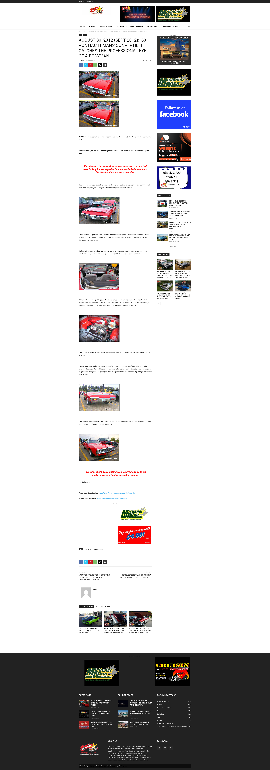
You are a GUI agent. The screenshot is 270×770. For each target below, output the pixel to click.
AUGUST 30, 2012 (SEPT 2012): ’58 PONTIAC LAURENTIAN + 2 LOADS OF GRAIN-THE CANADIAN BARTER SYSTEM (94, 577)
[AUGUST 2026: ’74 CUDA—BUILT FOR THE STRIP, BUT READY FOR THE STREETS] (90, 619)
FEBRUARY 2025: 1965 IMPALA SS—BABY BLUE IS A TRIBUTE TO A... (179, 237)
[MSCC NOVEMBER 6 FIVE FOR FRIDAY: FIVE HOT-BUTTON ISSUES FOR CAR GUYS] (162, 203)
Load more (173, 246)
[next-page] (83, 637)
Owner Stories (106, 26)
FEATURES (91, 26)
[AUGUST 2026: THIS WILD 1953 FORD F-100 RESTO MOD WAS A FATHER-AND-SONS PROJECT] (115, 619)
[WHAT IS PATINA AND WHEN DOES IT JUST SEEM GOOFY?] (123, 724)
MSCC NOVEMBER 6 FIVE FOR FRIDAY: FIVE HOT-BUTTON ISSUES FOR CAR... (179, 203)
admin (82, 60)
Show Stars (152, 26)
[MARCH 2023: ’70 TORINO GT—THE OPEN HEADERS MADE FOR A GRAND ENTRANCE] (183, 285)
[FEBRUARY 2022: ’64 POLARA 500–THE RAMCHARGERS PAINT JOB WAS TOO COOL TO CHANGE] (165, 264)
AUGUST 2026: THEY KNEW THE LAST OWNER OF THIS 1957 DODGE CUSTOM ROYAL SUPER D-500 (140, 631)
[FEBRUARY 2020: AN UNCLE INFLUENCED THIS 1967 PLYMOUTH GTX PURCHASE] (165, 285)
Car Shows (121, 26)
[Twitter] (86, 65)
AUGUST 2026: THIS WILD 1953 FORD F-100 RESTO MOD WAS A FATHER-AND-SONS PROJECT (114, 631)
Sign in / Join (82, 1)
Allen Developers (123, 766)
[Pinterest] (90, 65)
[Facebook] (81, 65)
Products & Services (170, 26)
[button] (188, 26)
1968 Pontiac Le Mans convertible (94, 549)
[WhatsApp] (95, 65)
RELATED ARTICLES (86, 607)
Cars (85, 32)
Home (82, 26)
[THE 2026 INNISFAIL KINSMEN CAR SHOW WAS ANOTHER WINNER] (84, 703)
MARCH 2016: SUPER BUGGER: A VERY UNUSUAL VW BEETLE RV (140, 714)
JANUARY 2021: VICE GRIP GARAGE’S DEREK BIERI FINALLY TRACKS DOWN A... (141, 703)
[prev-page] (80, 637)
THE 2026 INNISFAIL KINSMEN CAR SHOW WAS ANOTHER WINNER (101, 703)
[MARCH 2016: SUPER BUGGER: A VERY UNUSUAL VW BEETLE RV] (123, 713)
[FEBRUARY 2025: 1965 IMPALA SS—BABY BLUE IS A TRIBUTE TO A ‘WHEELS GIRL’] (162, 237)
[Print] (105, 65)
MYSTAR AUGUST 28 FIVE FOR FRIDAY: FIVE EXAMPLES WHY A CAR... (101, 724)
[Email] (100, 65)
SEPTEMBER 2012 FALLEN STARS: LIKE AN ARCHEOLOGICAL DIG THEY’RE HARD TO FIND (136, 576)
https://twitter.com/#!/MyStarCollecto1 (112, 499)
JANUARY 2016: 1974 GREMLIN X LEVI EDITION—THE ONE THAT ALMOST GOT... (179, 214)
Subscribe (89, 1)
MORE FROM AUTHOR (103, 607)
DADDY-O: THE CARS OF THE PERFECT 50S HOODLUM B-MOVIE (100, 714)
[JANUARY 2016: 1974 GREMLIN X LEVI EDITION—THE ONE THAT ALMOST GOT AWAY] (162, 214)
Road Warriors (136, 26)
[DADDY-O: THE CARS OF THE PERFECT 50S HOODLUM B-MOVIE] (84, 714)
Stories (85, 35)
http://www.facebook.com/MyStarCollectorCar (117, 493)
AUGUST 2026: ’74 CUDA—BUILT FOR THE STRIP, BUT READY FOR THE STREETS (89, 631)
